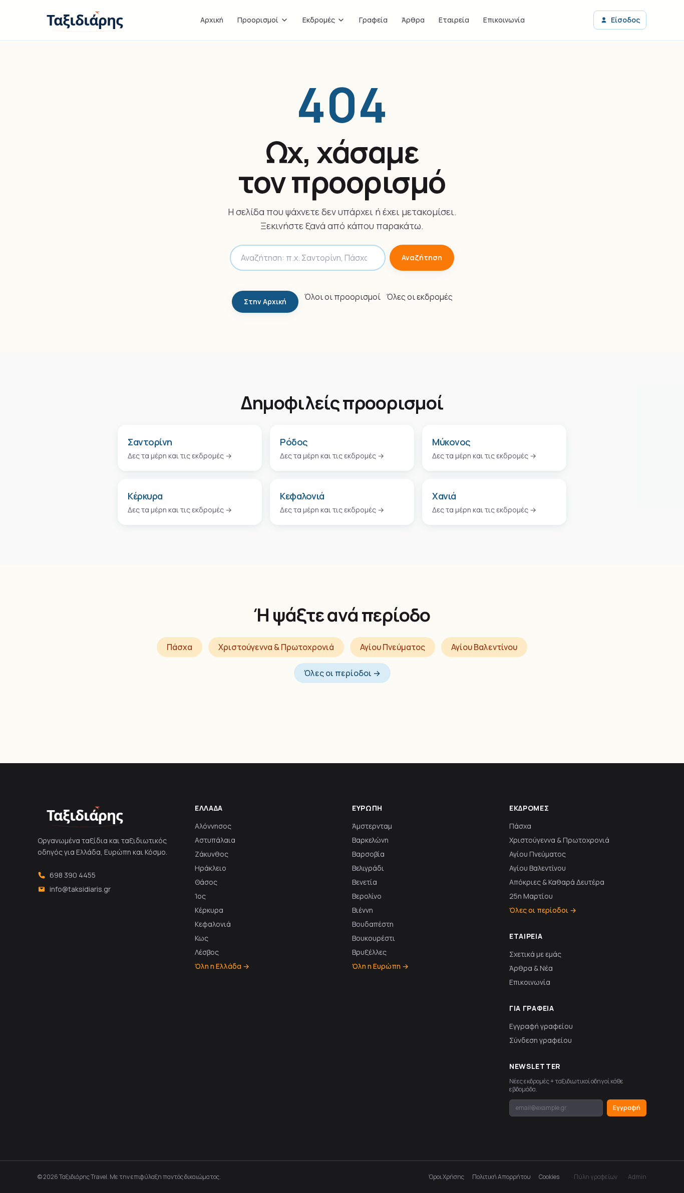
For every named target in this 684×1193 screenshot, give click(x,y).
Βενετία (364, 882)
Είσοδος (625, 20)
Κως (201, 938)
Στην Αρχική (265, 301)
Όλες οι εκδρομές (420, 296)
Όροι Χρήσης (446, 1177)
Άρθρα (413, 20)
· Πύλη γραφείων (594, 1177)
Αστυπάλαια (215, 840)
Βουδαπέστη (373, 924)
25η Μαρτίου (531, 896)
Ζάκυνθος (211, 854)
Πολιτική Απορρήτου (501, 1177)
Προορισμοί (257, 20)
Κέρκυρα (209, 910)
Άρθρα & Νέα (531, 968)
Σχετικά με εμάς (535, 954)
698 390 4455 (73, 875)
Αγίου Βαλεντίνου (484, 647)
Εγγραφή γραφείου (541, 1026)
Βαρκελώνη (370, 840)
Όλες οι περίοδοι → (342, 673)
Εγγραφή (626, 1107)
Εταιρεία (454, 20)
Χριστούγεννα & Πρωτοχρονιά (276, 647)
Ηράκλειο (210, 868)
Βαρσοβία (368, 854)
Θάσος (206, 882)
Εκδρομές (318, 20)
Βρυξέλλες (369, 952)
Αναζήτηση (422, 257)
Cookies (549, 1177)
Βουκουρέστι (373, 938)
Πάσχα (179, 647)
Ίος (200, 896)
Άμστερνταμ (372, 826)
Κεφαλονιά (213, 924)
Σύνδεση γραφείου (540, 1040)
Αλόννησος (213, 826)
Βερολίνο (367, 896)
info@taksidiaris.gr (80, 889)
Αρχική (211, 20)
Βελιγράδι (368, 868)
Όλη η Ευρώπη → (380, 966)
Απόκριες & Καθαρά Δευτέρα (556, 882)
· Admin (635, 1177)
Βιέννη (362, 910)
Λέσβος (207, 952)
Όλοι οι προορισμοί (342, 296)
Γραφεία (373, 20)
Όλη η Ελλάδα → (222, 966)
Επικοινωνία (504, 20)
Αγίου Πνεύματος (392, 647)
